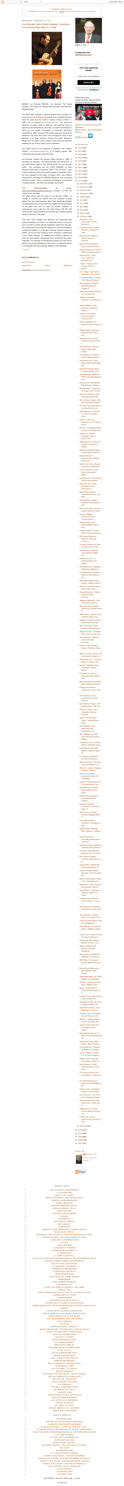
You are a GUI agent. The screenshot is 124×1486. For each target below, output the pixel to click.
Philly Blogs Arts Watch (64, 1358)
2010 (80, 1133)
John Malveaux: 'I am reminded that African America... (88, 698)
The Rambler (64, 1384)
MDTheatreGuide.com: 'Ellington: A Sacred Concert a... (88, 538)
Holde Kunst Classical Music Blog (64, 1303)
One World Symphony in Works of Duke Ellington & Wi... (90, 1083)
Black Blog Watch (64, 1232)
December (84, 184)
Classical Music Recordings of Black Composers (64, 1429)
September (84, 193)
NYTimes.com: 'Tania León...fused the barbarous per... (87, 258)
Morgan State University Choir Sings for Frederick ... (89, 831)
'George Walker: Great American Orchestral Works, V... (88, 308)
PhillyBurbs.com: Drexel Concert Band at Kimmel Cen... (89, 1111)
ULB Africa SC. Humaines (64, 1400)
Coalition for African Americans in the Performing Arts (64, 1258)
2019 (80, 158)
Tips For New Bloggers (64, 1398)
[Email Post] (29, 249)
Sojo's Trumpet (64, 1371)
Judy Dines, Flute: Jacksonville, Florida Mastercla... (88, 221)
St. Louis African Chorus (64, 1453)
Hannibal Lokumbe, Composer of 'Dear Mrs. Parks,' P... (89, 806)
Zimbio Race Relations (64, 1411)
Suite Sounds (64, 1469)
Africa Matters (64, 1203)
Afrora (64, 1216)
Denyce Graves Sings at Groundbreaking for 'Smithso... (88, 798)
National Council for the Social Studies (64, 1445)
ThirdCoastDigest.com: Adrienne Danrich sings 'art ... (90, 324)
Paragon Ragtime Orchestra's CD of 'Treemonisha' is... (87, 516)
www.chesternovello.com (39, 151)
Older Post (68, 265)
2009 (80, 1137)
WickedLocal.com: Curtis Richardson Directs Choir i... (89, 341)
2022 (80, 148)
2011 (80, 1130)
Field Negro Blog (64, 1274)
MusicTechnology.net (64, 1340)
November (84, 187)
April (82, 210)
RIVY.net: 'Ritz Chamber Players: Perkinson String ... (90, 648)
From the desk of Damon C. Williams (64, 1287)
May (82, 207)
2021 (80, 151)
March (82, 213)
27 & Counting (64, 1193)
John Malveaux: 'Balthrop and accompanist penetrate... (89, 639)
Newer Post (26, 265)
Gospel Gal (64, 1290)
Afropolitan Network (64, 1214)
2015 (80, 171)
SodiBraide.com (64, 1450)
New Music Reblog (64, 1345)
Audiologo (64, 1227)
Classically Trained (64, 1248)
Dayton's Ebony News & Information (64, 1261)
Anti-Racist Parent (64, 1221)
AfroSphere (64, 1219)
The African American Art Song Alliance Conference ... (90, 1075)
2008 (80, 1140)
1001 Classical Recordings (64, 1190)
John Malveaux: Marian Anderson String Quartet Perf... (89, 502)
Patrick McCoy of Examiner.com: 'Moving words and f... (89, 458)
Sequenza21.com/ (64, 1366)
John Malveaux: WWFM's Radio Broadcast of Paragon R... (89, 285)
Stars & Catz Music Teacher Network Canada (64, 1461)
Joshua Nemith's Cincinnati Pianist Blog (64, 1313)
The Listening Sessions (64, 1382)
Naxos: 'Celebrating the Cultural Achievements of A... (89, 990)
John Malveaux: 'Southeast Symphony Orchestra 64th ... (90, 909)
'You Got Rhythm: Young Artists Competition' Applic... (88, 472)
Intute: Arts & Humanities (64, 1437)
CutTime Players (64, 1435)
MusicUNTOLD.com (64, 1440)
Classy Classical (64, 1256)
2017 (80, 164)
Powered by (83, 90)
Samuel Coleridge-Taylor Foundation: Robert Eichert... (88, 667)
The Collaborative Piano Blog (64, 1376)
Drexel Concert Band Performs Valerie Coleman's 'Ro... (87, 316)
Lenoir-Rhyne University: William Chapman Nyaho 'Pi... (89, 750)
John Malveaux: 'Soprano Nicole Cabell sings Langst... (89, 349)
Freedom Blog (64, 1285)
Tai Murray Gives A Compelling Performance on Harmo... (89, 839)
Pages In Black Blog (64, 1355)
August (83, 197)
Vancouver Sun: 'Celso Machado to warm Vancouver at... (88, 486)
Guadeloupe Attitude (64, 1295)
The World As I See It (64, 1390)
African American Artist (64, 1206)
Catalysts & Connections (64, 1240)
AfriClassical (62, 9)
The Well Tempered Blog (64, 1387)
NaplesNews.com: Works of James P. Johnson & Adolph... (90, 444)
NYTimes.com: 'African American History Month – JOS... (90, 676)
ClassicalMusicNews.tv (64, 1250)
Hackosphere (64, 1298)
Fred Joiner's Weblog (64, 1282)
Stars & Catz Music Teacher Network (64, 1456)
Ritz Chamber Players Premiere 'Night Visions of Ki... (90, 859)
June (82, 203)
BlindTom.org (64, 1419)
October (83, 190)
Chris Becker (64, 1245)
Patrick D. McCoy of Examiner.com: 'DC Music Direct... (90, 422)
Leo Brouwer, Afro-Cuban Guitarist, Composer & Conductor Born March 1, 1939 (46, 26)
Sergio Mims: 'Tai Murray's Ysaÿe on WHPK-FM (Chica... (89, 892)
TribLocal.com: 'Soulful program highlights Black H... (89, 814)
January (83, 1126)
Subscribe (88, 82)
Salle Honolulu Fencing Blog (64, 1363)
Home (47, 265)
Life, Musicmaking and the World (64, 1319)
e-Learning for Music (64, 1266)
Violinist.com (64, 1474)
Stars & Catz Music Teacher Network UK (64, 1464)
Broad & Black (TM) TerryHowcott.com (64, 1237)
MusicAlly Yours (64, 1337)
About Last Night (64, 1195)
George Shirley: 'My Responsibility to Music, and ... (89, 524)
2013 (80, 177)
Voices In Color (64, 1403)
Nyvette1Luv (64, 1350)
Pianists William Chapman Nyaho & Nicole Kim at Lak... (89, 332)
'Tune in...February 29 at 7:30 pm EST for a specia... (88, 266)
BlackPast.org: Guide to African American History (64, 1235)
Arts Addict (64, 1224)
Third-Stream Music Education (64, 1395)
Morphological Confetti (64, 1327)
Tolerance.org (64, 1471)
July (81, 200)
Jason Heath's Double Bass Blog (64, 1311)
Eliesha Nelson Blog (64, 1271)
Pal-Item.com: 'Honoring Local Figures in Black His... (88, 552)
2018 (80, 161)
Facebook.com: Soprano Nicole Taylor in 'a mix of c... (89, 901)
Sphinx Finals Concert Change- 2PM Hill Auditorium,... (87, 948)
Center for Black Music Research (64, 1422)
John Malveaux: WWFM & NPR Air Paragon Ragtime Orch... (90, 377)
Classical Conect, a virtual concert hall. (64, 1427)
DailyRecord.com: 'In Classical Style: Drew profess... (88, 561)
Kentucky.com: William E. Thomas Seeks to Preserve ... (89, 238)
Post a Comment (28, 262)
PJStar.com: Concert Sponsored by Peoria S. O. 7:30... (90, 1119)
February (83, 216)
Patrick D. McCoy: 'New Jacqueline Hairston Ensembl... (88, 712)
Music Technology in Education (64, 1332)
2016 (80, 168)
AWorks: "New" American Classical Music (64, 1229)
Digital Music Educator (64, 1263)
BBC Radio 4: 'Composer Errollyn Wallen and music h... (90, 962)
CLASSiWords (64, 1253)
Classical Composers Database (64, 1424)
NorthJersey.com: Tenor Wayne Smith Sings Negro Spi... (90, 363)
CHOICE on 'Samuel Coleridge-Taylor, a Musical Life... (87, 436)
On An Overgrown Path (64, 1353)
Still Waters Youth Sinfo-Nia (64, 1466)
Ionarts (64, 1308)
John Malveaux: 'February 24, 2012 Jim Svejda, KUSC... (89, 414)
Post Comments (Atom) (41, 270)
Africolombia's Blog (64, 1208)
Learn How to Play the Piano (64, 1316)
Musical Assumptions (64, 1334)
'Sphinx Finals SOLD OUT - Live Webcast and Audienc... (89, 1027)
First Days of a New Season (64, 1277)
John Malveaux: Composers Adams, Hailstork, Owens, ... (90, 928)
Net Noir (64, 1448)
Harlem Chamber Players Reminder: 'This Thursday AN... (90, 873)
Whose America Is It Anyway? (64, 1408)
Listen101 (64, 1324)
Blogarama (79, 127)
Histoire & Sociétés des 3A (64, 1300)
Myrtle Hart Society (64, 1443)
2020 (80, 154)
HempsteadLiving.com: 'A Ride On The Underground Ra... (90, 1035)
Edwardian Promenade (64, 1269)
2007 (80, 1143)
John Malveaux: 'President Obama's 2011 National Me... (89, 575)
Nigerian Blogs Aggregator (64, 1348)
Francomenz (64, 1279)
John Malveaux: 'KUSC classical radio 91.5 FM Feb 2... (89, 1067)
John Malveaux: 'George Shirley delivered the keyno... (88, 790)
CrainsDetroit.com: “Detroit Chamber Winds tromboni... (89, 594)
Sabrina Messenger (64, 1361)
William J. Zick (91, 1154)
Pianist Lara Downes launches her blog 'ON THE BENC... (88, 776)
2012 (80, 181)
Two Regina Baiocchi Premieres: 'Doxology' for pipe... (90, 823)
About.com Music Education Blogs (64, 1198)
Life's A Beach (64, 1321)
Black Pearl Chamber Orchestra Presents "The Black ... (89, 494)
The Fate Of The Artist (64, 1379)
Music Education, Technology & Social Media (64, 1329)
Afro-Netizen (64, 1211)
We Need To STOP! (64, 1405)
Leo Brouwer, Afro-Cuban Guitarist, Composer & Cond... (89, 230)
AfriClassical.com (51, 122)
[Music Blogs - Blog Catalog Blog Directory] (88, 132)
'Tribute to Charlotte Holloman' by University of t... (90, 299)
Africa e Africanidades (64, 1200)
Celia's (64, 1242)
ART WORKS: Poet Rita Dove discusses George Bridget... (89, 736)
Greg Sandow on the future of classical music (64, 1292)
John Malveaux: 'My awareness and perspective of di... (87, 728)
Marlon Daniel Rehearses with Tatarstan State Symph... (89, 970)
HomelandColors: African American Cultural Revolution (64, 1306)
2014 (80, 174)
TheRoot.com (64, 1392)
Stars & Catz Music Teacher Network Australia (64, 1458)
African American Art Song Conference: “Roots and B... (89, 1103)
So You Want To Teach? (64, 1369)
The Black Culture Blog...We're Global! (64, 1374)
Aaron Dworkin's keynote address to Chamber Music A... (90, 608)
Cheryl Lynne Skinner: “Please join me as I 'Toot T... (90, 690)
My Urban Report (64, 1342)
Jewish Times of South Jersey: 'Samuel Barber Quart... (89, 720)
